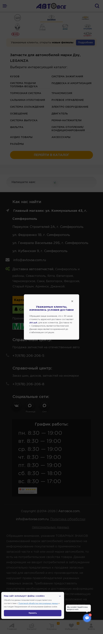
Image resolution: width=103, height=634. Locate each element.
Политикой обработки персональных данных (38, 603)
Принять (33, 613)
